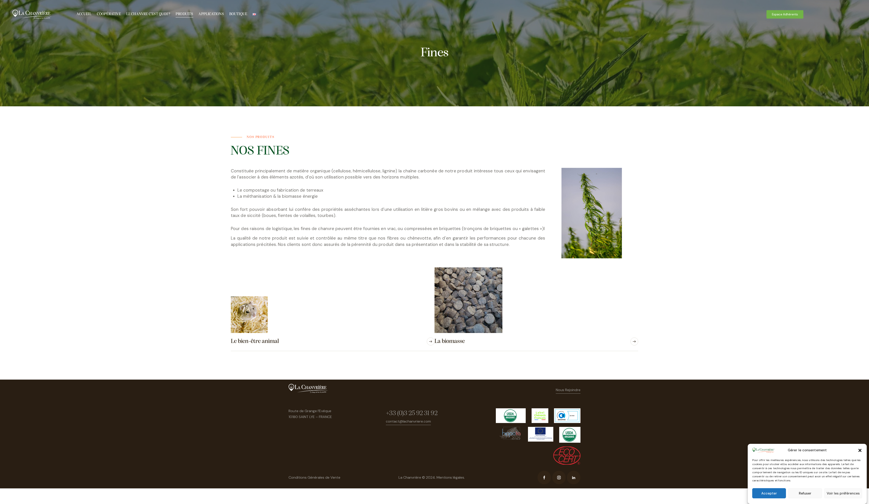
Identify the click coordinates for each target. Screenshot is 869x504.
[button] (860, 450)
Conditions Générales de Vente (314, 477)
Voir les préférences (843, 493)
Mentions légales (450, 477)
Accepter (769, 493)
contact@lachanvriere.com (408, 421)
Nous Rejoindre (568, 390)
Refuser (805, 493)
